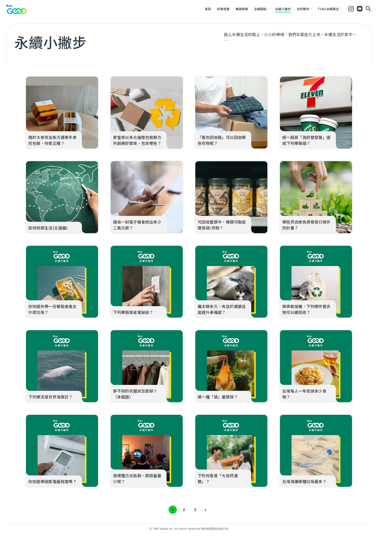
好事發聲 (223, 8)
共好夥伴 (303, 8)
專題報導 (241, 8)
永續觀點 (260, 8)
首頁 (208, 8)
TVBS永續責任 (328, 8)
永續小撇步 (283, 8)
